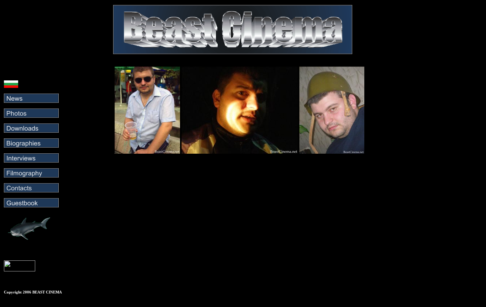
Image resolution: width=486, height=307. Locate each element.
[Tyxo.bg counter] (19, 269)
